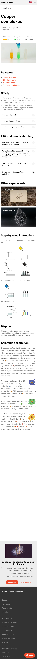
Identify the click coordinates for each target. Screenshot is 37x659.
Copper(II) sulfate (9, 77)
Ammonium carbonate (11, 85)
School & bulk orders (10, 622)
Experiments (7, 8)
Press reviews (7, 657)
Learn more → (26, 582)
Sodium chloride (9, 83)
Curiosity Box (7, 630)
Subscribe (12, 582)
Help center (6, 604)
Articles (5, 642)
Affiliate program (8, 638)
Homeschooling (8, 626)
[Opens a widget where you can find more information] (29, 655)
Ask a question (7, 608)
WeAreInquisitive (8, 634)
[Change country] (30, 2)
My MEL (5, 612)
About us (5, 653)
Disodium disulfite (9, 80)
